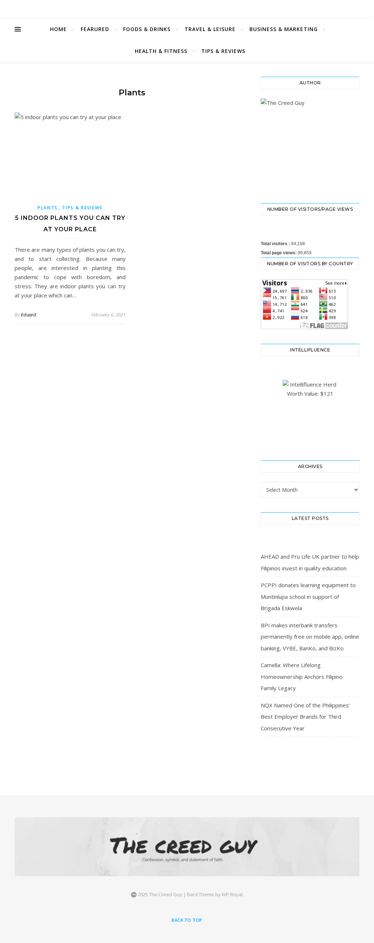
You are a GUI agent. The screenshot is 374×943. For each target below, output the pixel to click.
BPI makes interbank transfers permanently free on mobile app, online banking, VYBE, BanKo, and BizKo (310, 636)
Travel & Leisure (210, 29)
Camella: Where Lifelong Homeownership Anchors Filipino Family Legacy (302, 676)
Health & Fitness (161, 50)
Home (58, 29)
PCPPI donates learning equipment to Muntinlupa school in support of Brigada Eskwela (308, 596)
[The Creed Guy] (187, 846)
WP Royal (232, 894)
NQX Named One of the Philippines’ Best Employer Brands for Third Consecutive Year (305, 716)
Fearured (95, 29)
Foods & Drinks (147, 29)
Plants (48, 208)
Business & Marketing (283, 29)
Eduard (28, 314)
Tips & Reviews (223, 50)
